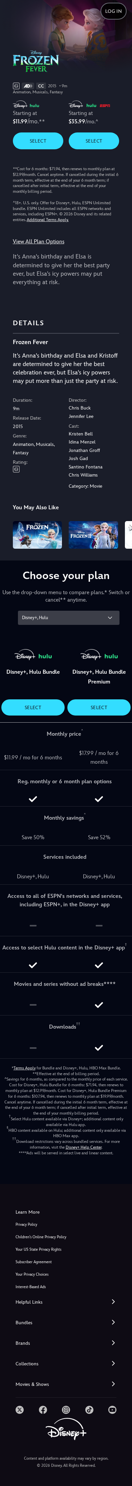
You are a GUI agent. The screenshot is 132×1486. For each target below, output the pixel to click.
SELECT (38, 141)
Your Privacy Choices (32, 1274)
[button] (66, 1302)
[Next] (120, 534)
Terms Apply (25, 1068)
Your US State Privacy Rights (38, 1249)
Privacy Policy (26, 1224)
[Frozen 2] (93, 535)
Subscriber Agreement (34, 1262)
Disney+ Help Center (84, 1147)
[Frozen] (37, 535)
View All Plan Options (38, 241)
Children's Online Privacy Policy (41, 1237)
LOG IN (113, 11)
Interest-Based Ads (31, 1287)
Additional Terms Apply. (48, 219)
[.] (20, 1410)
